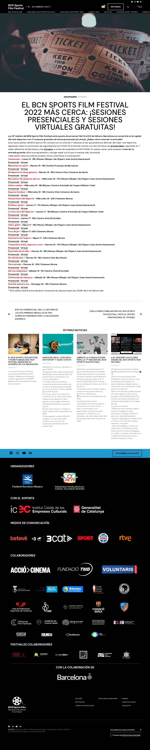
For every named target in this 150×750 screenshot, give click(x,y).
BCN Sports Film (21, 729)
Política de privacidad (37, 729)
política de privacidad (131, 735)
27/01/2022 (82, 97)
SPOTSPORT (80, 702)
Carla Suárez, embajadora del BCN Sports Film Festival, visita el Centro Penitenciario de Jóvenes (112, 314)
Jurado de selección (84, 706)
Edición (78, 699)
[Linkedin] (140, 2)
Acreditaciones (129, 702)
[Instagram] (135, 2)
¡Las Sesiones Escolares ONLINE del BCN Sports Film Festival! (126, 359)
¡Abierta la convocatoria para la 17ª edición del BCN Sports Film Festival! (91, 359)
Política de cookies (55, 729)
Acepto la (127, 735)
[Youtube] (138, 2)
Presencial (13, 162)
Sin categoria (70, 97)
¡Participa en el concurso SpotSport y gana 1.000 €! (57, 358)
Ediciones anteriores (108, 699)
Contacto (126, 706)
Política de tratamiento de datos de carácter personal (39, 730)
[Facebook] (132, 2)
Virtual (24, 162)
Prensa (125, 699)
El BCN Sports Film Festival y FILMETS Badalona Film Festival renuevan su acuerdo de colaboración (23, 361)
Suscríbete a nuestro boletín (123, 730)
